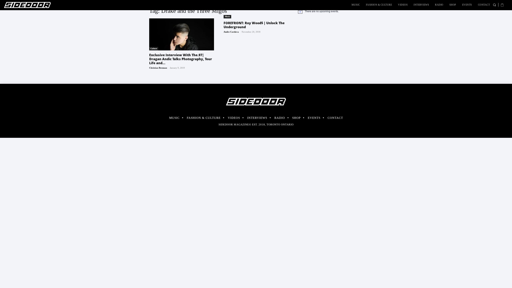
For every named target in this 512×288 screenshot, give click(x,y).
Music (227, 16)
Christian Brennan (158, 68)
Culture (153, 48)
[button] (494, 4)
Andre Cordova (231, 32)
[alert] (330, 11)
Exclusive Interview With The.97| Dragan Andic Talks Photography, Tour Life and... (180, 59)
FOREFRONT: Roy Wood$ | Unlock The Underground (254, 25)
